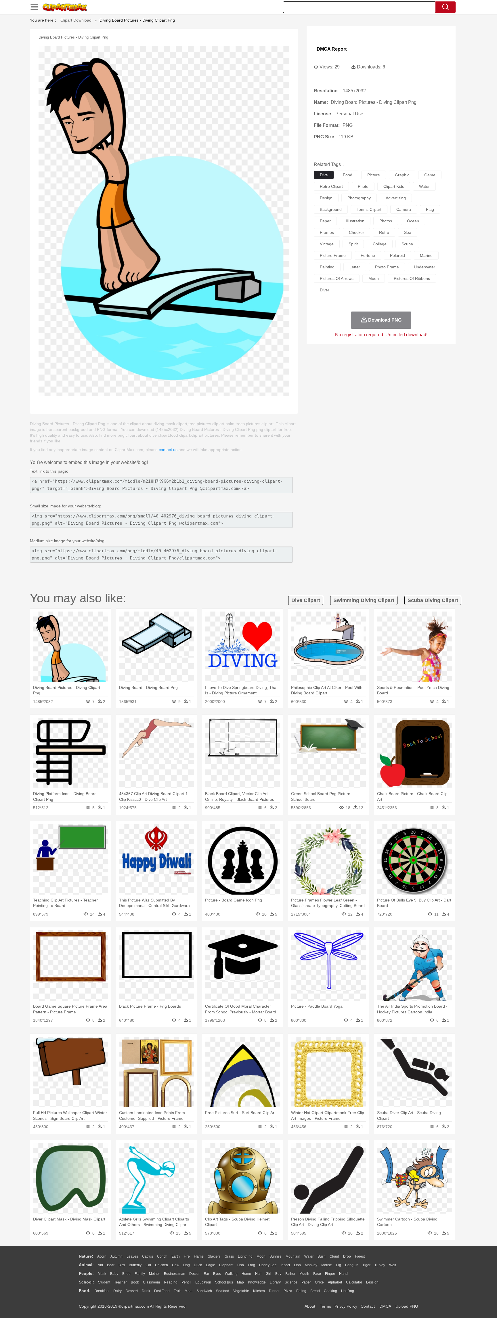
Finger (330, 1274)
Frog (251, 1265)
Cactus (147, 1256)
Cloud (334, 1256)
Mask (102, 1274)
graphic (402, 175)
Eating (301, 1291)
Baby (114, 1274)
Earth (175, 1256)
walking (231, 1274)
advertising (396, 198)
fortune (368, 255)
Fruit (177, 1291)
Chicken (161, 1265)
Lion (297, 1265)
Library (275, 1282)
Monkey (311, 1265)
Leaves (132, 1256)
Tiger (366, 1265)
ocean (413, 221)
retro (384, 232)
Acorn (101, 1256)
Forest (360, 1256)
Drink (146, 1291)
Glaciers (214, 1256)
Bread (315, 1291)
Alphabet (335, 1282)
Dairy (117, 1291)
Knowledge (257, 1282)
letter (354, 267)
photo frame (387, 267)
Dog (186, 1265)
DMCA (385, 1306)
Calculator (354, 1282)
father (290, 1274)
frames (327, 232)
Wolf (392, 1265)
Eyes (217, 1274)
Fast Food (162, 1291)
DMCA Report (332, 49)
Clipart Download (75, 20)
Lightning (245, 1256)
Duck (198, 1265)
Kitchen (259, 1291)
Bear (110, 1265)
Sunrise (275, 1256)
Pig (338, 1265)
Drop (347, 1256)
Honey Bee (268, 1265)
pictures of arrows (336, 278)
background (331, 209)
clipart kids (393, 186)
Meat (188, 1291)
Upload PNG (406, 1306)
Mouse (326, 1265)
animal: (86, 1264)
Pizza (288, 1291)
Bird (121, 1265)
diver (324, 290)
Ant (100, 1265)
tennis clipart (369, 209)
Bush (322, 1256)
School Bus (224, 1282)
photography (359, 198)
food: (85, 1290)
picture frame (333, 255)
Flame (199, 1256)
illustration (355, 221)
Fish (240, 1265)
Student (104, 1282)
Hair (258, 1274)
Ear (206, 1274)
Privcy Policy (345, 1306)
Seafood (222, 1291)
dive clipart (305, 600)
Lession (372, 1282)
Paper (306, 1282)
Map (240, 1282)
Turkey (379, 1265)
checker (356, 232)
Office (319, 1282)
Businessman (174, 1274)
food (347, 175)
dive (324, 175)
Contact (368, 1306)
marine (426, 255)
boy (278, 1274)
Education (203, 1282)
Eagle (210, 1265)
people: (86, 1273)
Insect (285, 1265)
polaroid (397, 255)
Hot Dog (347, 1291)
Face (317, 1274)
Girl (268, 1274)
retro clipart (331, 186)
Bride (126, 1274)
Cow (175, 1265)
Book (135, 1282)
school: (86, 1282)
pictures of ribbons (412, 278)
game (429, 175)
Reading (170, 1282)
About (310, 1306)
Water (309, 1256)
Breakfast (102, 1291)
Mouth (304, 1274)
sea (407, 232)
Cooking (330, 1291)
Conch (162, 1256)
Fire (187, 1256)
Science (291, 1282)
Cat (148, 1265)
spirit (353, 244)
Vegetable (241, 1291)
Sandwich (204, 1291)
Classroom (151, 1282)
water (424, 186)
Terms (325, 1306)
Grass (229, 1256)
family (140, 1274)
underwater (424, 267)
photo (363, 186)
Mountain (293, 1256)
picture (373, 175)
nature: (86, 1256)
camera (403, 209)
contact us (168, 449)
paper (325, 221)
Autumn (116, 1256)
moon (373, 278)
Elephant (226, 1265)
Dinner (274, 1291)
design (326, 198)
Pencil (186, 1282)
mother (154, 1274)
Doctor (194, 1274)
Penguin (351, 1265)
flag (430, 209)
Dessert (132, 1291)
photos (385, 221)
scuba (407, 244)
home (246, 1274)
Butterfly (135, 1265)
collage (380, 244)
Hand (343, 1274)
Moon (261, 1256)
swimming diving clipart (363, 600)
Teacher (120, 1282)
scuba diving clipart (433, 600)
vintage (327, 244)
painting (327, 267)
